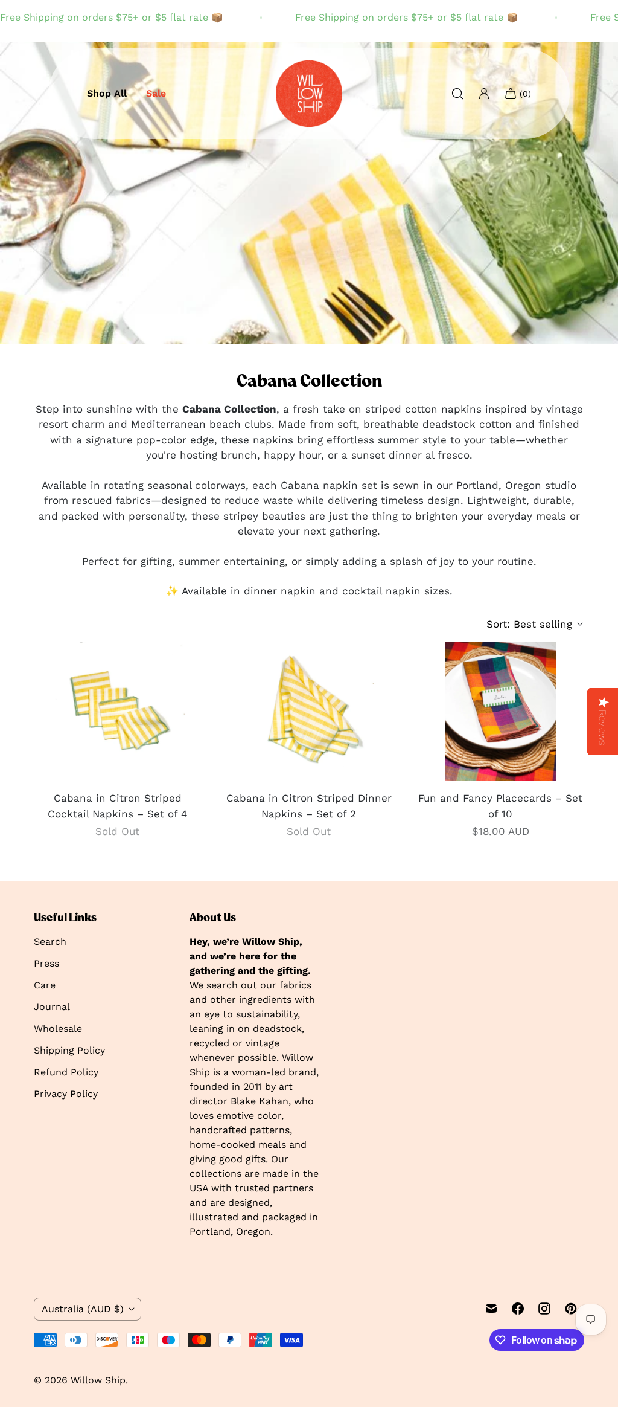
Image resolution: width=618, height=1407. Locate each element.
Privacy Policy (66, 1094)
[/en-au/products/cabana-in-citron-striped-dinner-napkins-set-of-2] (309, 711)
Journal (52, 1007)
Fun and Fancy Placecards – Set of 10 (500, 806)
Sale (156, 93)
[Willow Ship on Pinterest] (571, 1308)
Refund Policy (66, 1072)
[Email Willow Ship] (491, 1308)
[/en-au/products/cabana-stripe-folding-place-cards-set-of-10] (500, 711)
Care (45, 985)
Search (50, 941)
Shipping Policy (69, 1050)
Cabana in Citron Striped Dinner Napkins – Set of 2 (309, 806)
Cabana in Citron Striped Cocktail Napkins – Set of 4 (117, 806)
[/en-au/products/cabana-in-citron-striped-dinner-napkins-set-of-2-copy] (117, 711)
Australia (83, 1309)
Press (46, 963)
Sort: (529, 624)
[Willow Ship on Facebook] (518, 1308)
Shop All (107, 93)
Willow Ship (98, 1380)
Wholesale (58, 1028)
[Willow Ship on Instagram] (544, 1308)
